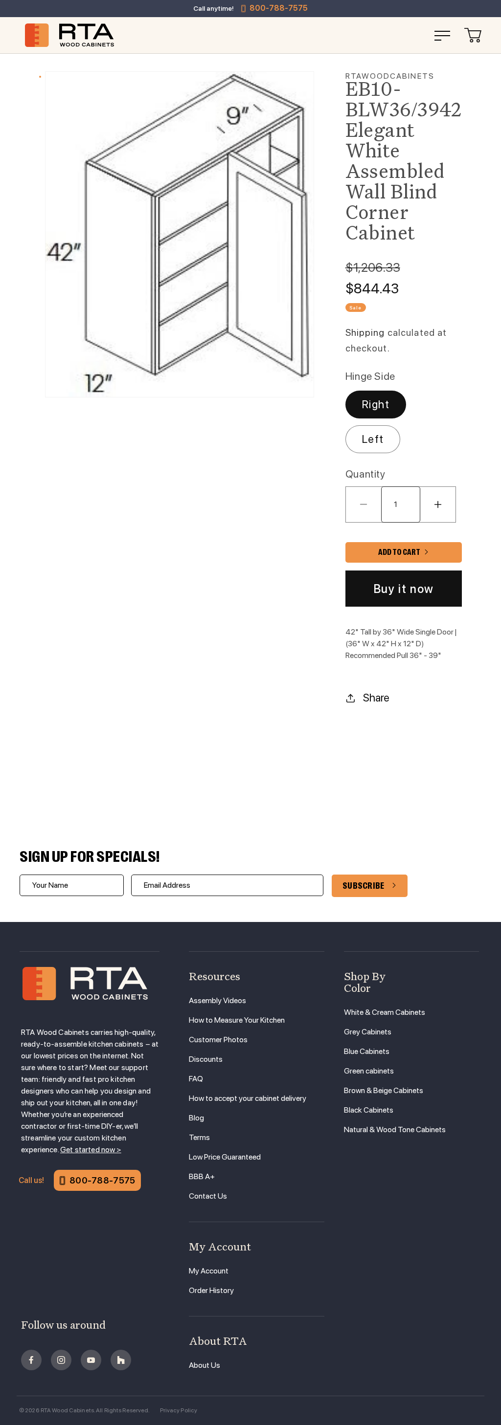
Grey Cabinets (367, 1031)
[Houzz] (121, 1360)
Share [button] (376, 697)
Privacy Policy (179, 1410)
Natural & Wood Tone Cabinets (395, 1129)
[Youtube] (91, 1360)
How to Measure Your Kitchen (237, 1020)
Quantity (365, 474)
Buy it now (403, 589)
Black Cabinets (368, 1110)
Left (373, 439)
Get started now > (90, 1149)
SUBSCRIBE (363, 886)
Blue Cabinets (366, 1051)
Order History (211, 1290)
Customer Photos (218, 1039)
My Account (208, 1270)
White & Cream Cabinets (384, 1012)
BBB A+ (202, 1176)
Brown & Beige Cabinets (383, 1090)
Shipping (365, 332)
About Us (204, 1365)
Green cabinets (369, 1070)
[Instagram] (61, 1360)
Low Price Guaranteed (225, 1157)
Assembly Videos (217, 1000)
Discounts (206, 1059)
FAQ (196, 1078)
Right (376, 404)
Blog (196, 1117)
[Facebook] (31, 1360)
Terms (199, 1137)
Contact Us (208, 1196)
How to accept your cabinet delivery (247, 1098)
